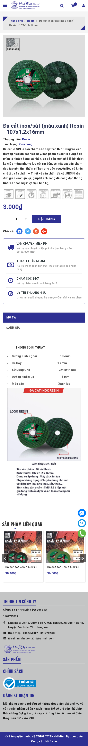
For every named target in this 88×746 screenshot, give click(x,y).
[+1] (44, 231)
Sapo (53, 741)
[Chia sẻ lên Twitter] (28, 231)
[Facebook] (82, 513)
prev (5, 558)
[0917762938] (82, 533)
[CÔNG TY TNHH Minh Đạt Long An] (25, 5)
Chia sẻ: (8, 231)
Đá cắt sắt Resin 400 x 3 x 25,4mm (22, 567)
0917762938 (47, 633)
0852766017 (30, 633)
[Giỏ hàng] (73, 5)
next (83, 558)
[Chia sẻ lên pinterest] (36, 231)
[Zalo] (82, 523)
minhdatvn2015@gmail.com (35, 638)
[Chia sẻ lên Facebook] (19, 231)
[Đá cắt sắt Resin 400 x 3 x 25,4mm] (23, 546)
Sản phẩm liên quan (22, 524)
